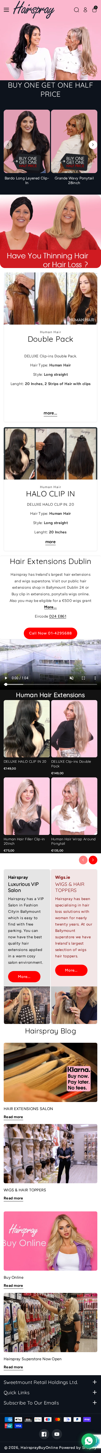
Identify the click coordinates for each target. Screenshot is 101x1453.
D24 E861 (57, 616)
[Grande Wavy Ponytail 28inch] (74, 148)
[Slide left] (8, 145)
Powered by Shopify (78, 1447)
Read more (13, 1116)
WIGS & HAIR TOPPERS (25, 1190)
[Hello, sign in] (85, 10)
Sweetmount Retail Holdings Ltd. (41, 1382)
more (50, 541)
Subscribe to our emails (31, 1403)
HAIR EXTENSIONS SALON (28, 1108)
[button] (8, 10)
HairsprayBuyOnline (39, 1447)
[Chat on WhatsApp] (88, 1440)
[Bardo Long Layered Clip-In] (27, 148)
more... (50, 412)
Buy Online (14, 1277)
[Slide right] (93, 145)
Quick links (16, 1392)
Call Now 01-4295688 (50, 633)
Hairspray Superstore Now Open (33, 1359)
